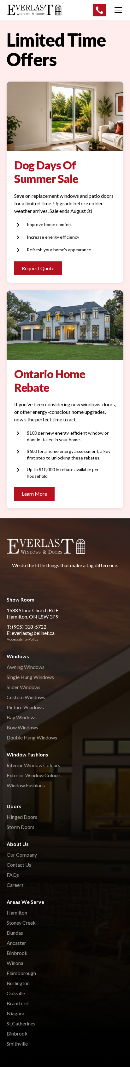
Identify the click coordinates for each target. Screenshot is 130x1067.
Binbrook (17, 953)
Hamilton (17, 913)
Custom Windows (26, 697)
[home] (34, 10)
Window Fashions (26, 785)
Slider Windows (23, 687)
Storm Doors (20, 827)
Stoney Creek (21, 923)
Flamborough (21, 973)
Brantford (17, 1003)
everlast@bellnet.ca (33, 633)
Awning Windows (25, 667)
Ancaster (16, 943)
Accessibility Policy (22, 639)
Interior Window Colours (33, 765)
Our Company (22, 855)
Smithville (17, 1044)
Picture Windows (25, 707)
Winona (15, 963)
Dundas (15, 933)
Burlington (18, 983)
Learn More (34, 494)
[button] (117, 10)
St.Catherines (21, 1023)
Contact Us (19, 865)
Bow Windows (22, 727)
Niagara (15, 1013)
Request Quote (38, 268)
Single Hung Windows (30, 677)
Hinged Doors (22, 817)
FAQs (13, 875)
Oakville (16, 993)
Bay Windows (22, 717)
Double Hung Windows (32, 737)
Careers (15, 885)
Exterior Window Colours (34, 775)
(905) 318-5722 (29, 627)
